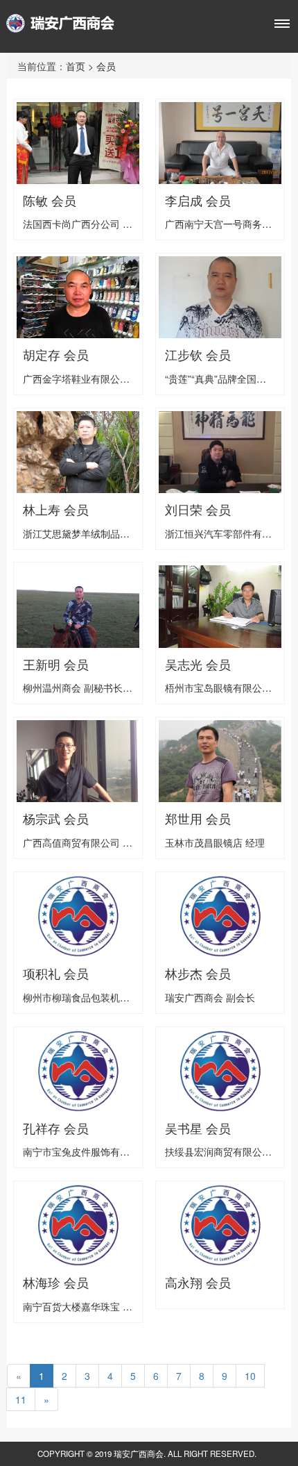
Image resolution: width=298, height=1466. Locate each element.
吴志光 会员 (198, 665)
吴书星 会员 (198, 1128)
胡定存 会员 (56, 355)
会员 (106, 66)
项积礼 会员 (56, 974)
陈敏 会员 (49, 201)
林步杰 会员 (198, 974)
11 (20, 1399)
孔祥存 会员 (56, 1128)
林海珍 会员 (56, 1283)
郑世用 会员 (198, 819)
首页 (75, 66)
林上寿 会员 (56, 510)
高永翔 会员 (198, 1283)
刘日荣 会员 (198, 510)
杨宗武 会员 (56, 819)
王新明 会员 (56, 665)
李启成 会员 (198, 201)
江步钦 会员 (198, 355)
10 (250, 1376)
